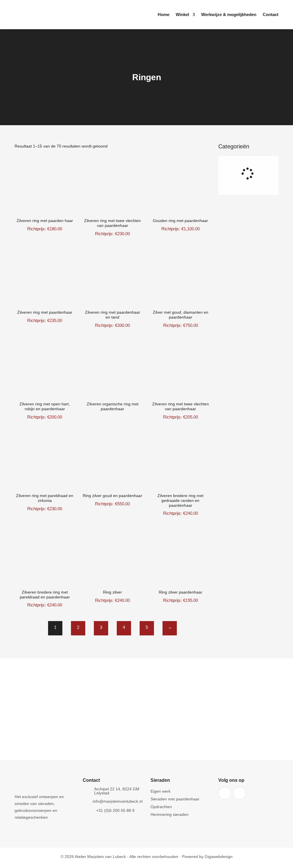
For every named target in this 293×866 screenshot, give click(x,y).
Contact (270, 15)
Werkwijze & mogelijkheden (228, 15)
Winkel (182, 15)
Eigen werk (161, 791)
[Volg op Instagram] (239, 793)
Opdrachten (161, 807)
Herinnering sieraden (170, 814)
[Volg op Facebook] (224, 793)
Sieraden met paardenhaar (175, 799)
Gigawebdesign (219, 856)
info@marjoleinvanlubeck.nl (117, 801)
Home (163, 15)
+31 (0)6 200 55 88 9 (115, 810)
